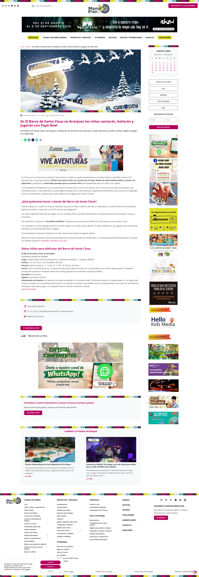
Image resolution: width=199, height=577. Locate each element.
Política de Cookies (104, 571)
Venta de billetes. (28, 289)
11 (156, 65)
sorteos (126, 510)
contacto (126, 525)
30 (174, 70)
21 (167, 68)
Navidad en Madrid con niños (54, 240)
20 (163, 68)
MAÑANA (163, 95)
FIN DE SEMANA (163, 101)
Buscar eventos (163, 127)
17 (152, 68)
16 (174, 65)
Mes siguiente (168, 54)
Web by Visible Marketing (186, 571)
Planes (28, 47)
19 (160, 68)
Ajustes (50, 571)
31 (152, 72)
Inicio (22, 47)
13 (163, 65)
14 (167, 65)
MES (163, 108)
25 (156, 70)
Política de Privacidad (143, 571)
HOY (163, 88)
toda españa (128, 515)
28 (167, 70)
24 (152, 70)
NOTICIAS (126, 505)
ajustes (27, 569)
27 (163, 70)
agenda (125, 500)
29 (171, 70)
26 (160, 70)
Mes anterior (158, 54)
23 (174, 68)
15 (171, 65)
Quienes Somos (129, 520)
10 (152, 65)
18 (156, 68)
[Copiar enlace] (40, 140)
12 (160, 65)
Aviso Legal (69, 571)
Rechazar (50, 567)
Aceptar (50, 562)
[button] (25, 139)
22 (171, 68)
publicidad (127, 530)
